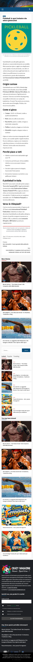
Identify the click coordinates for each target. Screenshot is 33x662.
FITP (7, 236)
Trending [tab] (16, 356)
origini (23, 236)
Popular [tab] (9, 356)
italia (20, 236)
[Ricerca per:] (12, 350)
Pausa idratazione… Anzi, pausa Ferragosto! (14, 527)
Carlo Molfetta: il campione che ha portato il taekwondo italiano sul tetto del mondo (18, 250)
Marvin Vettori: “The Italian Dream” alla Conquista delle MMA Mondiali (13, 285)
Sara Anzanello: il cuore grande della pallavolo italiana (15, 244)
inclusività (16, 236)
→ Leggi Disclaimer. (11, 587)
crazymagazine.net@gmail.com (16, 589)
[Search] (30, 9)
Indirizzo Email (5, 598)
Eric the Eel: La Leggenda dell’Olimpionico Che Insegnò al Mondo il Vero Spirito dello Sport (15, 341)
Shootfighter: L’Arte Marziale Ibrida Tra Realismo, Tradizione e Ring (21, 376)
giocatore (11, 236)
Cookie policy (17, 659)
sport (9, 238)
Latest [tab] (4, 356)
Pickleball (5, 238)
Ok (12, 659)
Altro (4, 16)
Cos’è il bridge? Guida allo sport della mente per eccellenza (21, 411)
